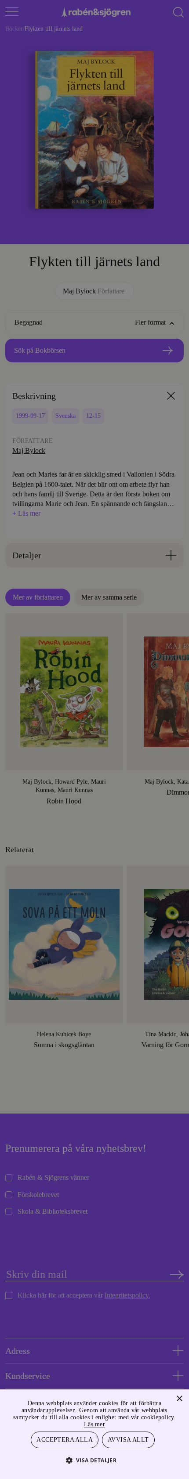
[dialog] (94, 739)
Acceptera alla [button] (65, 1439)
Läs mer (114, 1423)
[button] (95, 1460)
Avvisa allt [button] (128, 1439)
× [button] (179, 1397)
